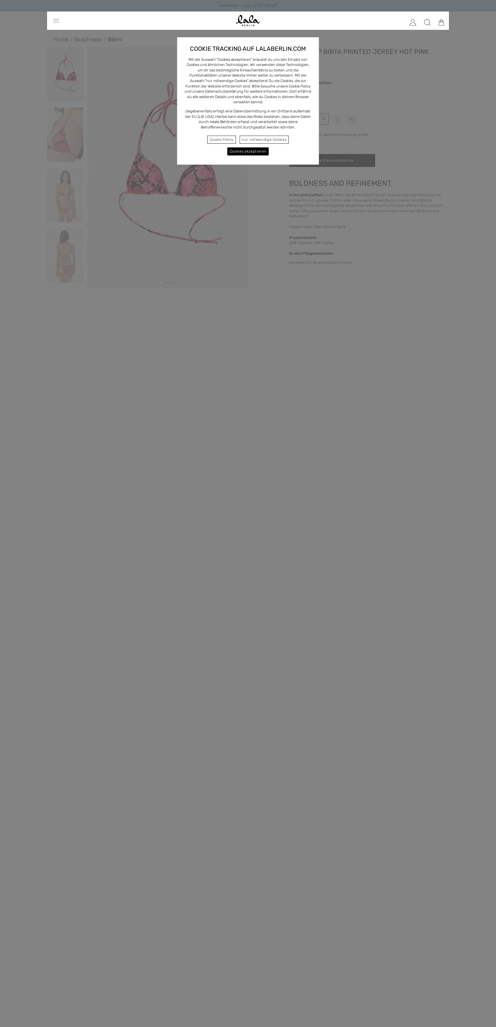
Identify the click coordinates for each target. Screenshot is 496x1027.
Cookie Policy (222, 139)
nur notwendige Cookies (264, 139)
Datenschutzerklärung (224, 91)
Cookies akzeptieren (248, 151)
